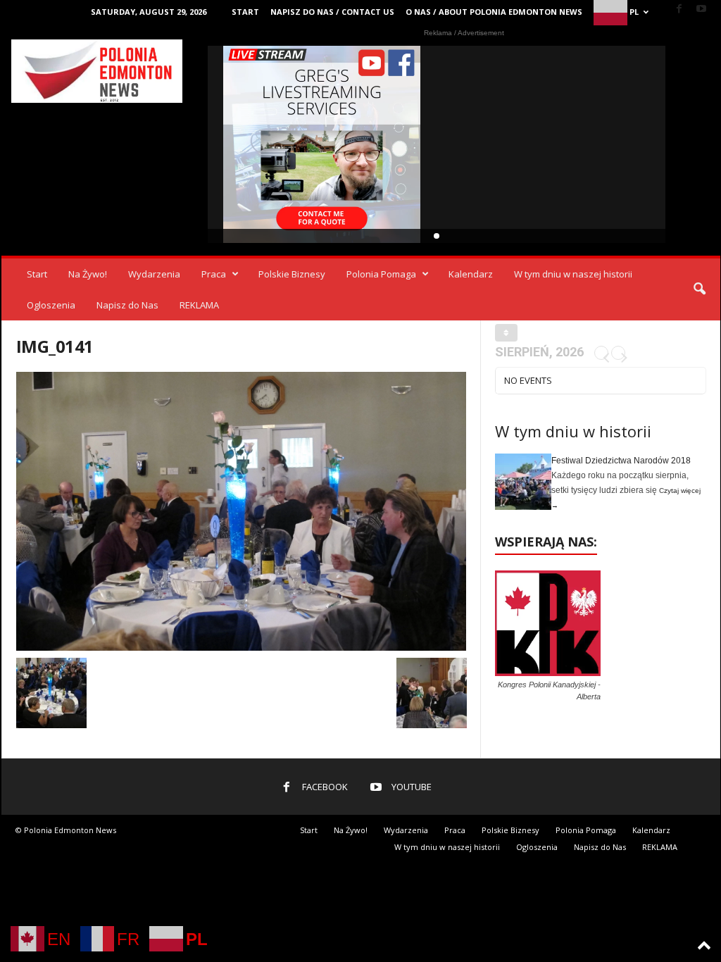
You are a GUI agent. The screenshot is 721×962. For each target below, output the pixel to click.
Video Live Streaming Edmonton (322, 144)
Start (245, 11)
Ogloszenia (51, 305)
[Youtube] (701, 9)
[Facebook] (679, 9)
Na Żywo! (87, 274)
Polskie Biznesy (291, 274)
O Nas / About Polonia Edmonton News (494, 11)
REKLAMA (199, 305)
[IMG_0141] (241, 511)
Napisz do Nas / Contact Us (332, 11)
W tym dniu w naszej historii (573, 274)
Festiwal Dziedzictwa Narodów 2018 (621, 461)
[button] (699, 289)
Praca (213, 274)
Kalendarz (471, 274)
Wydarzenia (154, 274)
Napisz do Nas (127, 305)
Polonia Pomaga (381, 274)
